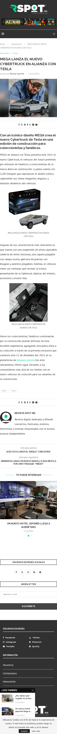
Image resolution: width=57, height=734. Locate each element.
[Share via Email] (36, 124)
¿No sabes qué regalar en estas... (24, 697)
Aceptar (24, 731)
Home (2, 44)
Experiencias (16, 44)
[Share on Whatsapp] (30, 124)
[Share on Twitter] (22, 124)
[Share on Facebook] (19, 124)
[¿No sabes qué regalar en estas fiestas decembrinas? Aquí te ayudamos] (7, 698)
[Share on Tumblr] (27, 124)
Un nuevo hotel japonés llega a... (23, 710)
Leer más (36, 731)
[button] (2, 508)
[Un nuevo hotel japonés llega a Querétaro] (28, 500)
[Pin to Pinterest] (25, 124)
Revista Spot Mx (17, 73)
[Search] (54, 34)
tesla (13, 391)
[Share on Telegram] (33, 124)
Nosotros (8, 665)
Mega (4, 391)
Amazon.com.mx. (26, 360)
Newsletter (9, 681)
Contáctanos (10, 673)
